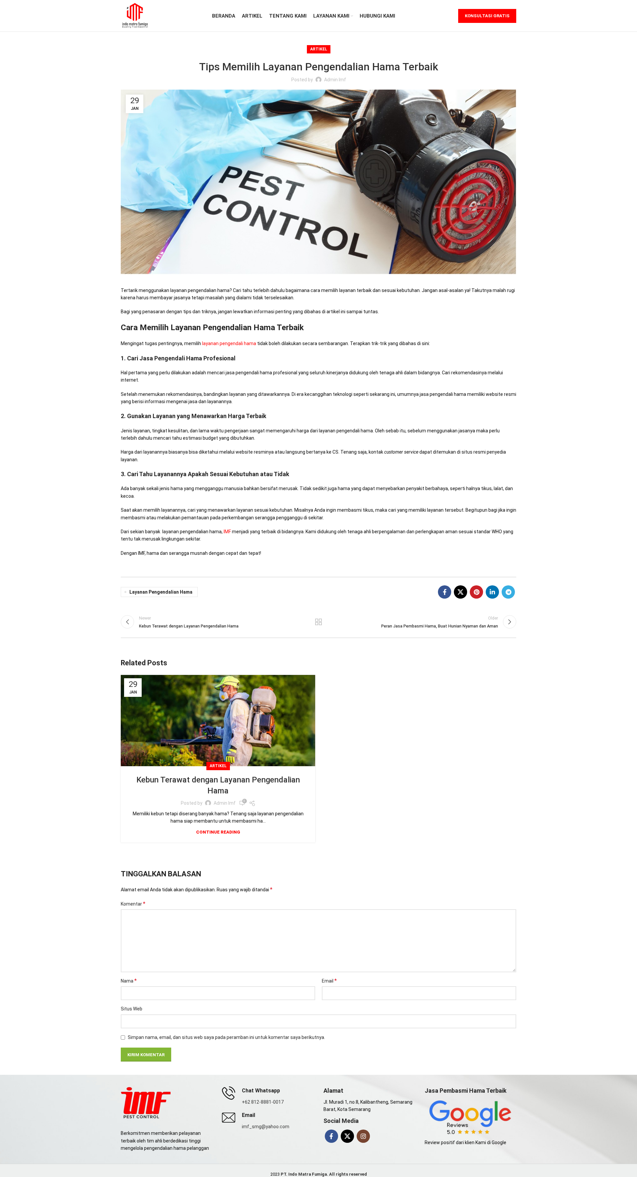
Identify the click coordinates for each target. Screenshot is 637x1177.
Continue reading (218, 832)
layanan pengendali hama (229, 343)
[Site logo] (135, 15)
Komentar (133, 904)
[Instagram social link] (363, 1136)
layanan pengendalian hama (160, 592)
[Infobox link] (268, 1120)
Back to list (318, 621)
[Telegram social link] (508, 592)
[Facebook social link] (444, 592)
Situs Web (131, 1008)
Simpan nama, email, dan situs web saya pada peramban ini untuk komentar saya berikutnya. (226, 1037)
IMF (227, 531)
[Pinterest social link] (476, 592)
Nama (129, 981)
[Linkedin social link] (492, 592)
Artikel (318, 49)
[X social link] (460, 592)
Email (329, 981)
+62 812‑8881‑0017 (263, 1102)
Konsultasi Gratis (487, 15)
